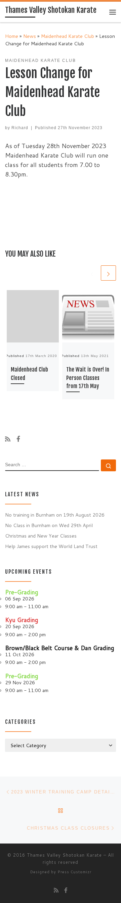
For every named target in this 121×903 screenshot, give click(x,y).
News (29, 36)
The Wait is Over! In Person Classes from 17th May (87, 377)
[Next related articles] (108, 273)
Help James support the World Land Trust (51, 546)
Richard (19, 127)
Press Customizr (74, 872)
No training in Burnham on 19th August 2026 (55, 514)
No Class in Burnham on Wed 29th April (49, 525)
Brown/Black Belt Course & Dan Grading (59, 648)
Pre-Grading (21, 592)
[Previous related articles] (91, 273)
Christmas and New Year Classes (41, 535)
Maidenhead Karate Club (67, 36)
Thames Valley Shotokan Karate (64, 855)
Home (11, 36)
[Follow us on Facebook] (18, 439)
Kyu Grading (21, 620)
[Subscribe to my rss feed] (7, 439)
